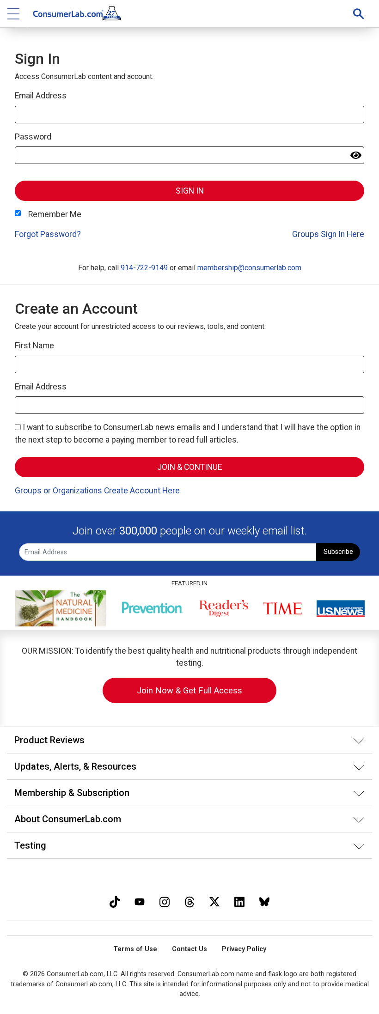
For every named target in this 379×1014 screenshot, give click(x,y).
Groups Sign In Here (328, 234)
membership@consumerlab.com (249, 267)
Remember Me (54, 214)
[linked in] (239, 900)
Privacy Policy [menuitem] (244, 949)
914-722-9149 (144, 267)
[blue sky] (264, 900)
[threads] (189, 900)
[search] (359, 13)
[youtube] (139, 900)
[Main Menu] (13, 13)
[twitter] (214, 900)
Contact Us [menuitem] (189, 949)
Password (33, 136)
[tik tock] (115, 900)
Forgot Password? (48, 234)
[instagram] (164, 900)
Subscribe (338, 552)
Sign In (190, 190)
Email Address (41, 95)
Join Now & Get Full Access (189, 690)
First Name (34, 345)
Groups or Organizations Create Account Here (97, 490)
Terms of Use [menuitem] (135, 949)
